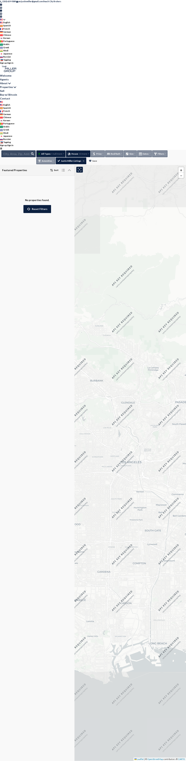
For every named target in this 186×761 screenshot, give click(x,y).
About (4, 83)
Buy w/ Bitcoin (8, 94)
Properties (6, 87)
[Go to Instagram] (1, 7)
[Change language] (2, 19)
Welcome (5, 75)
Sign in (10, 63)
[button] (37, 209)
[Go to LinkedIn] (1, 16)
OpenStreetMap (155, 759)
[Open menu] (1, 148)
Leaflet (140, 759)
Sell (2, 90)
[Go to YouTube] (1, 13)
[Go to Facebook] (1, 4)
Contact (5, 98)
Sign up (3, 63)
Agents (4, 79)
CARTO (181, 759)
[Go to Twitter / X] (1, 10)
